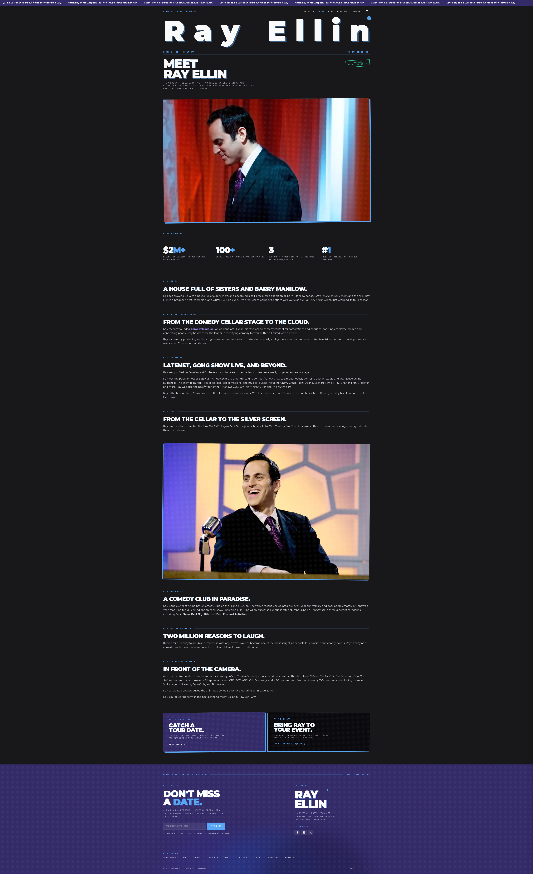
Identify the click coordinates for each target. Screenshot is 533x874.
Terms (367, 868)
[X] (310, 832)
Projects (213, 857)
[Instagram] (304, 832)
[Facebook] (297, 832)
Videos (228, 857)
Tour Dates (307, 11)
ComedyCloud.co (202, 329)
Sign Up (216, 826)
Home (185, 857)
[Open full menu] (367, 11)
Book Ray (342, 11)
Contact (355, 11)
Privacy (354, 868)
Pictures (244, 857)
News (330, 11)
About (321, 11)
